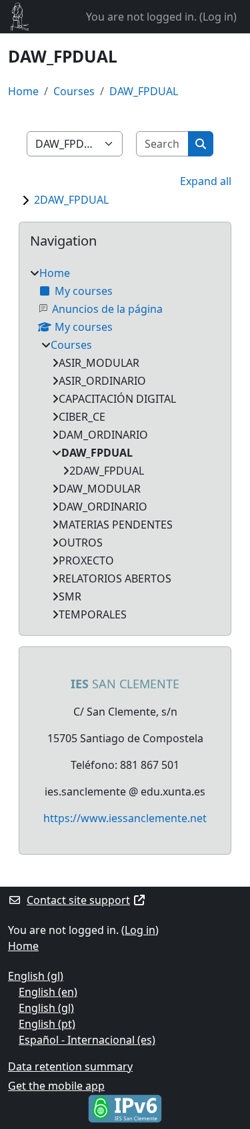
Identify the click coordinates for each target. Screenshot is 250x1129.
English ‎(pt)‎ (47, 1023)
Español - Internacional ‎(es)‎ (87, 1039)
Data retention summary (70, 1066)
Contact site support (78, 900)
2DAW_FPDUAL (71, 199)
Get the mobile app (56, 1085)
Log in (218, 16)
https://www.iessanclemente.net (125, 818)
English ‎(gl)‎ (35, 976)
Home (23, 91)
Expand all (205, 181)
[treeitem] (125, 443)
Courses (74, 91)
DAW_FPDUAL (143, 91)
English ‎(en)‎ (48, 992)
